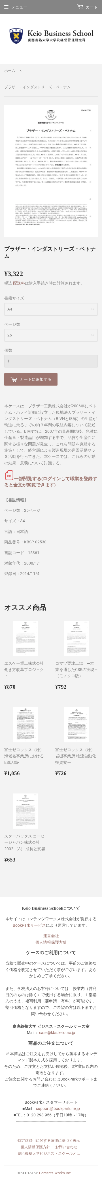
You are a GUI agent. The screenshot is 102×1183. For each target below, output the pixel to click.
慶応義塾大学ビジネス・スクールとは (49, 1153)
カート (91, 7)
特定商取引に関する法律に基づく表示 (49, 1140)
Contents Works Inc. (55, 1173)
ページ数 (12, 324)
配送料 (19, 283)
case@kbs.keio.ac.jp (57, 1032)
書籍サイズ (14, 298)
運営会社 (51, 935)
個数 (8, 350)
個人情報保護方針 (51, 942)
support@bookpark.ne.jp (58, 1108)
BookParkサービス (29, 925)
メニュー (19, 7)
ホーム (9, 71)
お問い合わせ (66, 1147)
